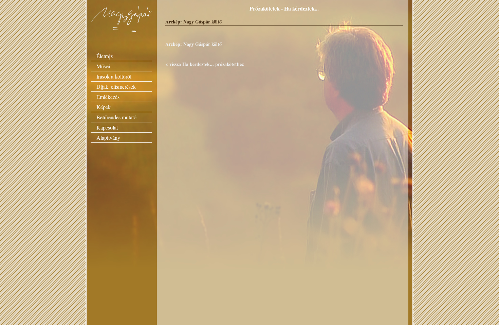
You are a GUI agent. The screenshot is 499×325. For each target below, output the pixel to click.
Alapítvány (108, 137)
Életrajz (104, 55)
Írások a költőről (113, 76)
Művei (103, 66)
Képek (103, 106)
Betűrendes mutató (116, 117)
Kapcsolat (107, 127)
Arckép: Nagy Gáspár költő (193, 44)
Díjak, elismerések (116, 86)
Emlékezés (107, 96)
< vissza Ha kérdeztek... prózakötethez (204, 64)
